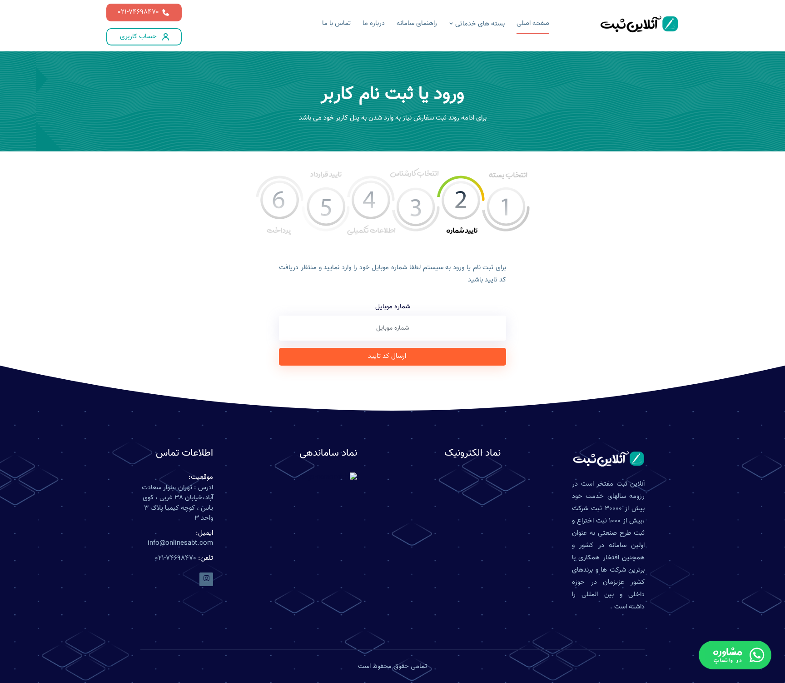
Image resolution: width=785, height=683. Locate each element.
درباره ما (374, 23)
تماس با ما (336, 23)
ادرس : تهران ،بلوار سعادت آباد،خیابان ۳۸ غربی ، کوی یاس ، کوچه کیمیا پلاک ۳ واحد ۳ (177, 503)
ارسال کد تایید (387, 356)
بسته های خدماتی (479, 24)
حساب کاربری (138, 36)
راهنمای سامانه (417, 23)
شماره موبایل (392, 307)
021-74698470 (138, 12)
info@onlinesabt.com (180, 543)
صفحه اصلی (533, 23)
